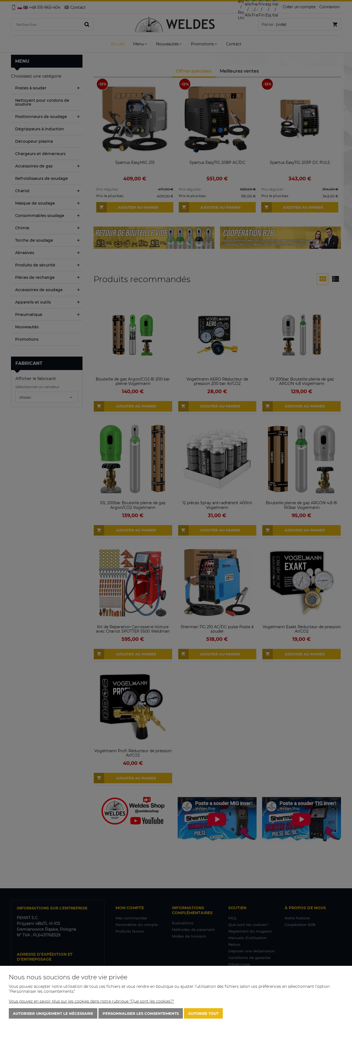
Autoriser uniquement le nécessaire (53, 1013)
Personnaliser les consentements (141, 1013)
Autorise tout (203, 1013)
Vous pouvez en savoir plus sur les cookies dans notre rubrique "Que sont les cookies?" (91, 1001)
